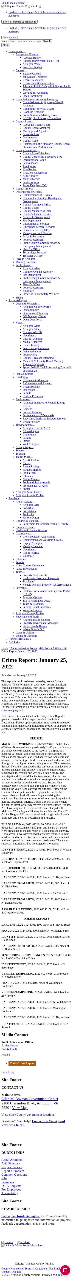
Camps (26, 463)
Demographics (31, 309)
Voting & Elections (26, 635)
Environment (23, 399)
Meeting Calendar (26, 262)
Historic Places (31, 517)
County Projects (24, 188)
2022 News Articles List (53, 648)
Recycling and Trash (27, 616)
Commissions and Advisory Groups (35, 99)
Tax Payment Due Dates (36, 600)
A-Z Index (14, 642)
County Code (30, 140)
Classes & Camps (25, 527)
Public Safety (23, 265)
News (19, 322)
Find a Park (29, 472)
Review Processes (33, 396)
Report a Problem (12, 1171)
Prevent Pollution (32, 412)
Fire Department (32, 220)
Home (4, 648)
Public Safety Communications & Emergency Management (41, 244)
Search (5, 41)
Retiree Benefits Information (38, 83)
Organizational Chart (34, 159)
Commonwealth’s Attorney (38, 271)
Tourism (20, 453)
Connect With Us (32, 332)
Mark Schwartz (31, 178)
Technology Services (34, 252)
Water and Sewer (32, 610)
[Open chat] (65, 1270)
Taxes (19, 571)
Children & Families (27, 520)
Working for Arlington (35, 92)
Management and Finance (37, 233)
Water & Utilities (25, 632)
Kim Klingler (30, 175)
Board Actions (31, 134)
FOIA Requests (11, 1186)
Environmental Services (36, 223)
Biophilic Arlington (33, 111)
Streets (26, 440)
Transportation (24, 424)
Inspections (29, 389)
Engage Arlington (25, 258)
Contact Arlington (11, 1271)
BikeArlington (31, 431)
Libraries (28, 476)
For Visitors (29, 511)
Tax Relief (28, 581)
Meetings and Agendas (35, 131)
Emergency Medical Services (39, 226)
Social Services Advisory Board (40, 115)
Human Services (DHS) (36, 230)
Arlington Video (32, 329)
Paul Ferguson (31, 182)
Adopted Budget (32, 57)
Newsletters (29, 335)
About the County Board (36, 124)
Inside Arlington (32, 351)
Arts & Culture (31, 460)
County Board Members (36, 127)
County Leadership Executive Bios (42, 156)
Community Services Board (38, 108)
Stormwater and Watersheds (38, 415)
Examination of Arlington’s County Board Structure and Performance (46, 145)
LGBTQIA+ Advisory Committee (42, 118)
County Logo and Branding (38, 357)
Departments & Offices (28, 191)
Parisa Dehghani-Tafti (35, 185)
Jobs (4, 1178)
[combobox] (19, 22)
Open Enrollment (32, 95)
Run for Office (31, 552)
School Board (30, 162)
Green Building (31, 386)
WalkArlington (31, 444)
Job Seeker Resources (35, 76)
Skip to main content (12, 2)
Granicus (61, 1274)
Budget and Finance (27, 54)
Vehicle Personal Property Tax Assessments (47, 584)
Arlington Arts (31, 504)
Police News (30, 354)
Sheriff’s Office (31, 249)
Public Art (28, 514)
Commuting (29, 434)
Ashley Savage (9, 1045)
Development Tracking (35, 313)
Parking (27, 437)
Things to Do (23, 456)
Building (20, 377)
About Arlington (18, 300)
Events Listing (31, 345)
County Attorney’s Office (37, 204)
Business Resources (20, 638)
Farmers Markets (32, 469)
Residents (14, 498)
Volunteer (28, 290)
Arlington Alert (31, 268)
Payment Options (32, 597)
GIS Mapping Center (34, 316)
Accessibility (9, 1193)
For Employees (11, 1189)
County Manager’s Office (37, 210)
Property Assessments (35, 575)
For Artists (28, 507)
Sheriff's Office (31, 284)
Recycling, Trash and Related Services (44, 418)
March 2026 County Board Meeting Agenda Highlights (43, 363)
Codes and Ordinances (35, 380)
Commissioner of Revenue (37, 194)
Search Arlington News (36, 348)
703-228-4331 (9, 1048)
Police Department (33, 239)
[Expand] (24, 52)
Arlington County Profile (37, 306)
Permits (27, 392)
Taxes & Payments (33, 603)
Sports (26, 488)
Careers (20, 70)
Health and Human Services (31, 530)
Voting (19, 297)
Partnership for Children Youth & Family (45, 523)
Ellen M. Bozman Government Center (29, 1099)
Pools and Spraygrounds (36, 482)
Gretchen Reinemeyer (35, 172)
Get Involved (30, 137)
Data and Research (26, 303)
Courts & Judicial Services (37, 214)
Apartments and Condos (36, 619)
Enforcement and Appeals (37, 383)
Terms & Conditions (36, 1268)
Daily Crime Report (22, 1063)
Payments (21, 587)
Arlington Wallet (32, 63)
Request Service (11, 1167)
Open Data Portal (32, 319)
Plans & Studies (24, 373)
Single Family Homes (35, 626)
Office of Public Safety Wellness (41, 293)
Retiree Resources (33, 79)
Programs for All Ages (35, 485)
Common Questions (14, 1174)
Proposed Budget (32, 67)
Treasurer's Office (33, 255)
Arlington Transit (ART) (36, 428)
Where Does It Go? (33, 629)
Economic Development (36, 217)
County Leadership (26, 150)
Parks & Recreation (33, 236)
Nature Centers (31, 479)
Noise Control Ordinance (30, 565)
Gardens (27, 408)
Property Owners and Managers (40, 622)
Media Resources (32, 341)
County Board (24, 121)
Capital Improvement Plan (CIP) (41, 60)
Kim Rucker (29, 169)
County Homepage (12, 1268)
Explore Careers (32, 73)
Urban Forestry (31, 421)
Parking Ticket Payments (36, 606)
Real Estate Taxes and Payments (41, 578)
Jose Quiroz (29, 166)
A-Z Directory (10, 1163)
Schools (20, 450)
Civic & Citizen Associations (39, 536)
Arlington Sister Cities (28, 491)
